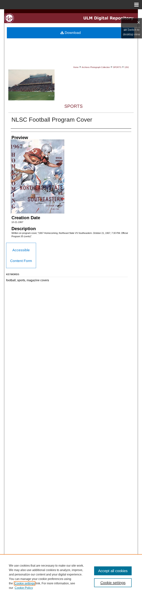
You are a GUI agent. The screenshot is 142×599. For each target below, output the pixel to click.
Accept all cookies (113, 571)
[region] (71, 576)
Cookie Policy (24, 587)
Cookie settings (24, 583)
